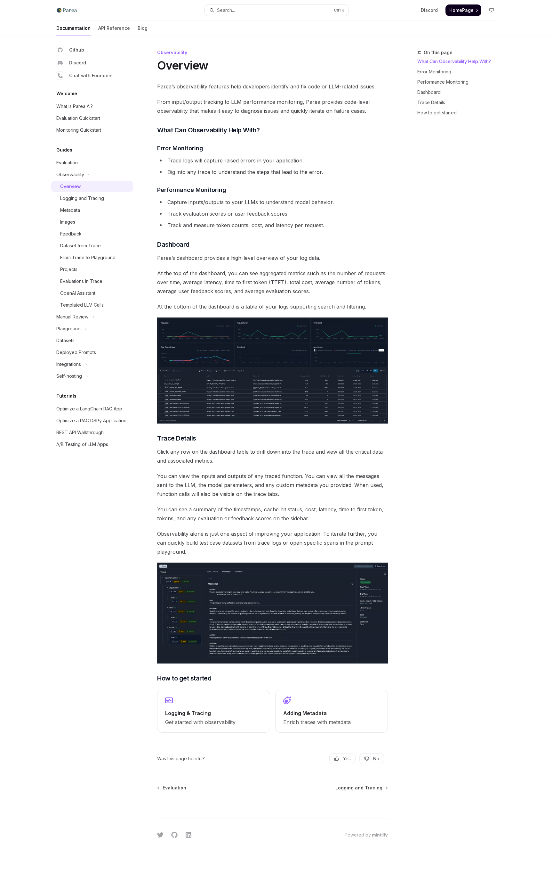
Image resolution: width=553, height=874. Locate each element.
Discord (77, 62)
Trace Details (431, 102)
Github (76, 50)
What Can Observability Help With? (454, 61)
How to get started (437, 112)
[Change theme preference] (491, 10)
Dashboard (429, 92)
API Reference (114, 28)
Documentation (73, 28)
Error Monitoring (434, 71)
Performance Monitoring (443, 82)
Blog (143, 28)
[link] (213, 711)
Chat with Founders (91, 75)
